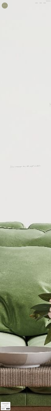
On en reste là (7, 402)
